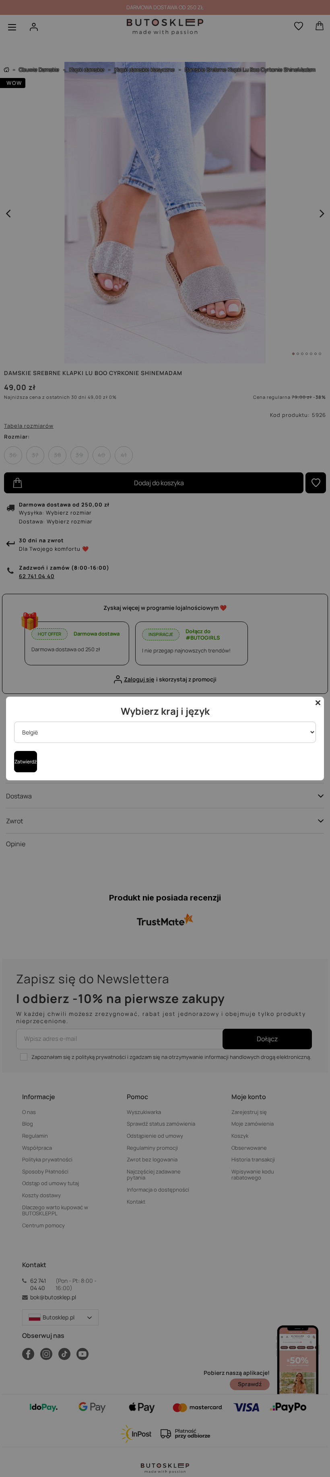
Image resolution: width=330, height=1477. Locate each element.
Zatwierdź (25, 761)
